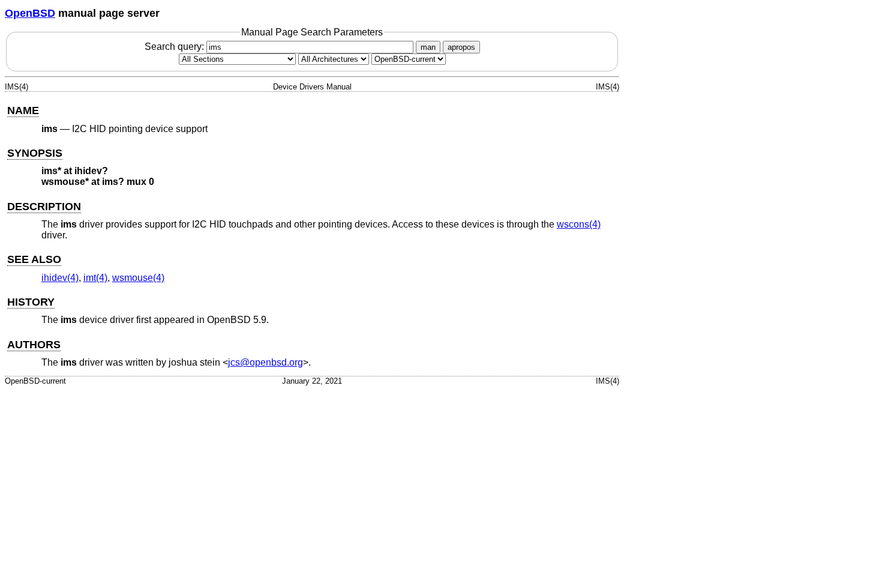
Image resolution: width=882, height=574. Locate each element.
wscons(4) (579, 224)
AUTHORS (34, 345)
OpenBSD (30, 13)
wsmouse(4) (138, 278)
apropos (461, 47)
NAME (23, 110)
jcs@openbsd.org (265, 362)
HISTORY (31, 302)
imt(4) (95, 278)
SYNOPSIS (34, 153)
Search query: (175, 46)
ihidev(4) (60, 278)
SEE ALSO (34, 259)
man (428, 47)
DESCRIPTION (44, 207)
